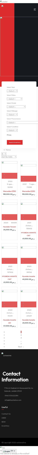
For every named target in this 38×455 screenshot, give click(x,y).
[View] (11, 174)
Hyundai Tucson (9, 227)
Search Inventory (14, 142)
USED (4, 418)
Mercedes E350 (9, 191)
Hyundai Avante (28, 276)
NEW (4, 422)
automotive (21, 442)
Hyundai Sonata (28, 320)
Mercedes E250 (28, 191)
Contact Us (6, 414)
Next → (21, 347)
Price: (9, 135)
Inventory (5, 426)
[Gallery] (11, 177)
